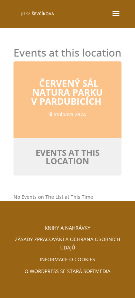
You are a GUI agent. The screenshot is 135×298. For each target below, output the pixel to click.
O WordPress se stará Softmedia (67, 271)
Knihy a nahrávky (67, 227)
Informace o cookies (67, 259)
